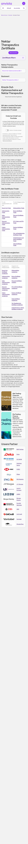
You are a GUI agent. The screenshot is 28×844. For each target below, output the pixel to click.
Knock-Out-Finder (6, 208)
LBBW (18, 494)
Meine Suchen (13, 52)
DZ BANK (19, 459)
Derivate (10, 15)
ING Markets (20, 479)
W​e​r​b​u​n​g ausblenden (19, 27)
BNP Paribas (20, 449)
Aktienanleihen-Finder (18, 208)
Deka (18, 454)
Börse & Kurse (4, 15)
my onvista (17, 8)
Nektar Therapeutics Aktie (10, 80)
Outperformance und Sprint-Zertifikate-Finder (18, 239)
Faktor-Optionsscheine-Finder (6, 229)
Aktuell (9, 8)
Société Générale (19, 504)
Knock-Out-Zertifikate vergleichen (5, 272)
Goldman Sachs (19, 464)
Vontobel (19, 519)
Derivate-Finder (16, 15)
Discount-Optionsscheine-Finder (6, 223)
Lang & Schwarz (19, 489)
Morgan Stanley (19, 499)
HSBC (18, 469)
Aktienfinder (7, 177)
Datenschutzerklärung (7, 140)
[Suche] (23, 8)
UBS (18, 509)
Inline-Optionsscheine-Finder (6, 217)
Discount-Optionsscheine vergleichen (6, 288)
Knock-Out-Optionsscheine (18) (11, 71)
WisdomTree (20, 524)
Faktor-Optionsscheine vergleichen (6, 294)
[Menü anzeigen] (3, 8)
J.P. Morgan (20, 484)
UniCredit (19, 514)
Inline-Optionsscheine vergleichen (6, 282)
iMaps (18, 474)
